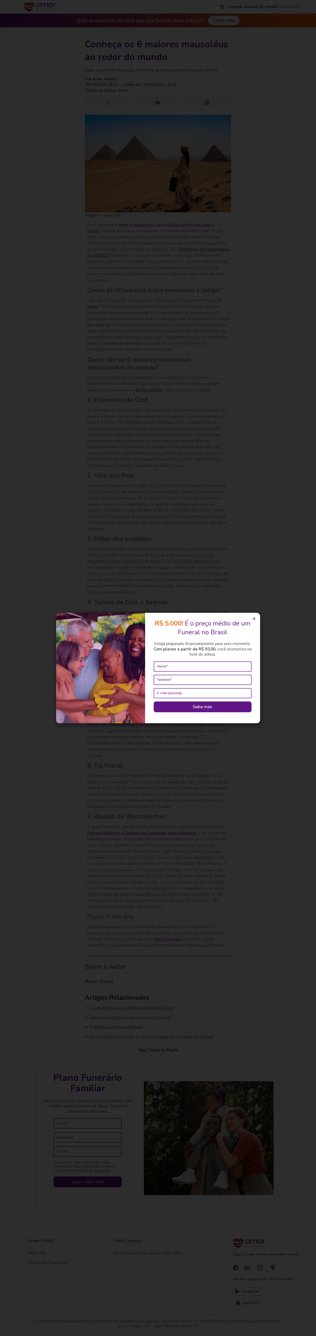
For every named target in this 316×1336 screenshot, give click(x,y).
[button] (254, 618)
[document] (158, 668)
